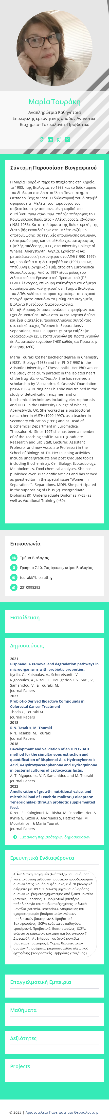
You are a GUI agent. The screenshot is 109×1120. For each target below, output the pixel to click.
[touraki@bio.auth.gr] (13, 577)
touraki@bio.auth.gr (37, 577)
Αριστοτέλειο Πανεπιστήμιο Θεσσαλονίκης (62, 1112)
